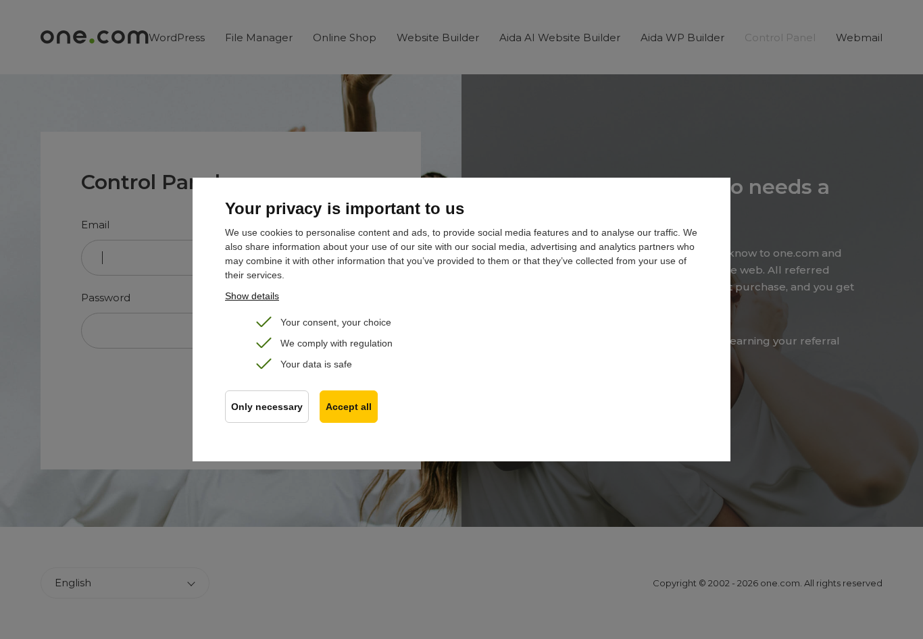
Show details (252, 295)
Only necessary (267, 407)
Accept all (349, 407)
